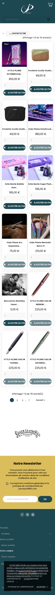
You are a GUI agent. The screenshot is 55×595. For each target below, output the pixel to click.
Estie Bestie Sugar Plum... (40, 184)
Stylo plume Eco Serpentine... (14, 244)
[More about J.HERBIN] (27, 433)
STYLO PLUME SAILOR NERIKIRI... (40, 302)
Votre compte (6, 551)
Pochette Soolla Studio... (40, 70)
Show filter (19, 33)
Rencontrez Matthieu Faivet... (14, 302)
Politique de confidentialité (20, 586)
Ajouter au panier (14, 92)
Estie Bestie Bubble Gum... (14, 185)
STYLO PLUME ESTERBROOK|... (14, 72)
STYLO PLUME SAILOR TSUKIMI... (14, 361)
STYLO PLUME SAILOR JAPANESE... (40, 361)
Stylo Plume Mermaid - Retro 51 (41, 244)
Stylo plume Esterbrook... (40, 129)
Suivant (41, 400)
